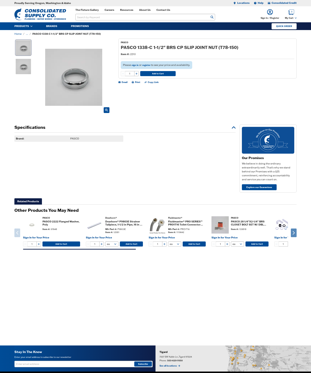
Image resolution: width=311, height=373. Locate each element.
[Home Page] (40, 14)
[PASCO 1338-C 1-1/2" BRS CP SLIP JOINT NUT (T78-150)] (23, 47)
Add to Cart (158, 73)
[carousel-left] (17, 233)
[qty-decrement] (123, 73)
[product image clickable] (31, 225)
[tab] (28, 201)
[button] (270, 14)
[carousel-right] (294, 233)
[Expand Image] (106, 110)
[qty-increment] (136, 73)
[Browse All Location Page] (233, 358)
